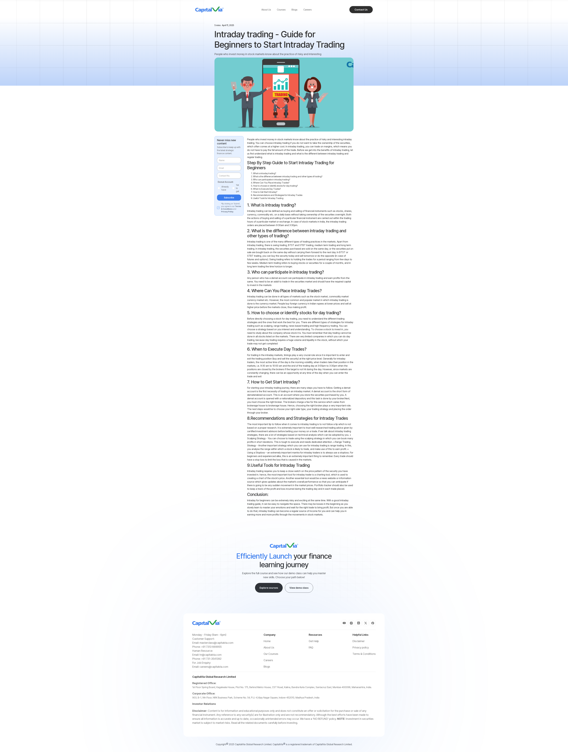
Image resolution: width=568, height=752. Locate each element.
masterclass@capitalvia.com (216, 642)
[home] (209, 9)
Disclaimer (358, 641)
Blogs (267, 666)
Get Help (314, 641)
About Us (269, 647)
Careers (268, 660)
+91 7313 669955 (211, 646)
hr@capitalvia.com (210, 654)
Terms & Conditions (364, 653)
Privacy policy (360, 647)
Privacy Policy (227, 212)
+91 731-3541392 (211, 658)
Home (267, 641)
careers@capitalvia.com (214, 666)
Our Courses (271, 653)
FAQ (311, 647)
